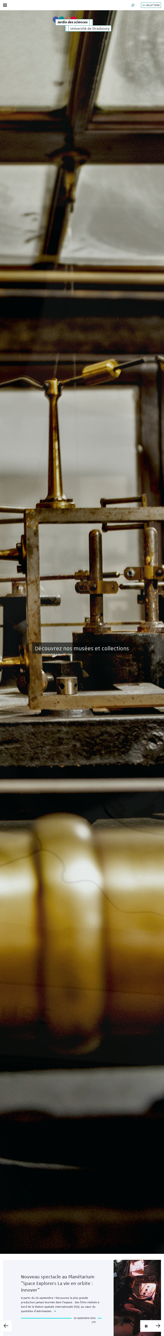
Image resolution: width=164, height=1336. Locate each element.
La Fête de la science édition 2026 (56, 1288)
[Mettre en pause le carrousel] (146, 1326)
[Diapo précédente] (6, 1326)
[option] (82, 632)
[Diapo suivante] (158, 1326)
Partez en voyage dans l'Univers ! (82, 648)
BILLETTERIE (153, 5)
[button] (133, 5)
